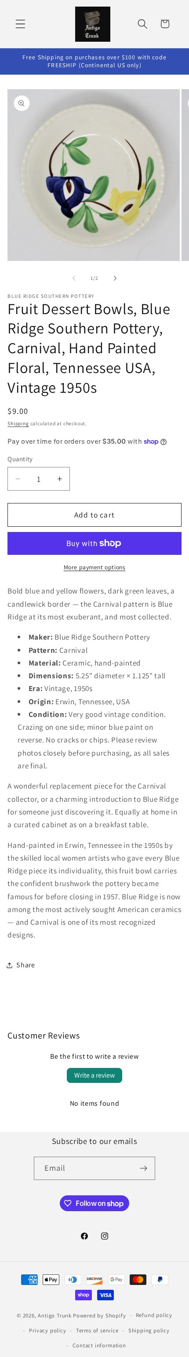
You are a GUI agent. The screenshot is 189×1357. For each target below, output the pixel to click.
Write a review (94, 1075)
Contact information (99, 1345)
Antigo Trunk (55, 1315)
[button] (20, 24)
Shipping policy (149, 1330)
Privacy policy (47, 1330)
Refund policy (154, 1315)
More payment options (95, 567)
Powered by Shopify (99, 1315)
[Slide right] (115, 278)
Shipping (18, 423)
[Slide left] (74, 278)
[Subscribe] (144, 1168)
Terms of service (97, 1330)
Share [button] (25, 965)
